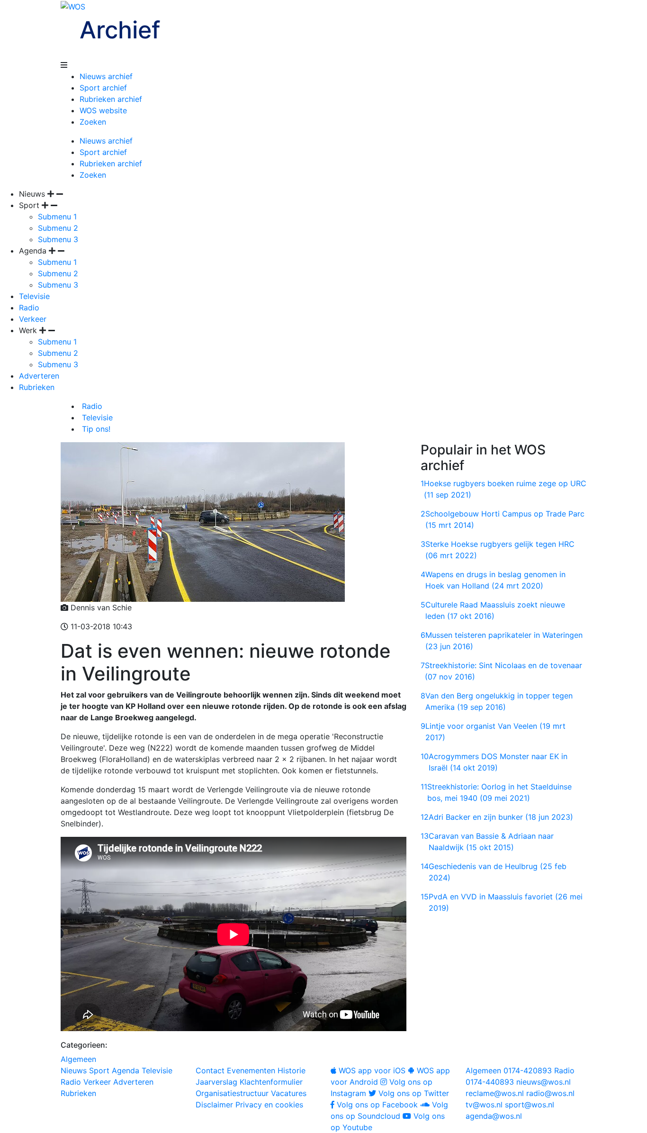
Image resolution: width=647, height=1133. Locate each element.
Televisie (34, 296)
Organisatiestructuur (232, 1093)
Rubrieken (36, 387)
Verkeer (32, 319)
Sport (99, 1070)
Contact (210, 1070)
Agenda (125, 1070)
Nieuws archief (106, 76)
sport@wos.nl (529, 1104)
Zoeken (93, 122)
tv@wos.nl (484, 1104)
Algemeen (78, 1059)
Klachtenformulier (271, 1082)
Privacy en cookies (269, 1104)
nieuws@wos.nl (543, 1082)
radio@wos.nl (550, 1093)
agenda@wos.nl (494, 1116)
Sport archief (103, 87)
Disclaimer (214, 1104)
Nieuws (74, 1070)
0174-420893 (509, 1070)
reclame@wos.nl (495, 1093)
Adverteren (39, 376)
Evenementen (251, 1070)
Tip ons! (95, 429)
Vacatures (288, 1093)
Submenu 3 (58, 239)
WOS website (103, 110)
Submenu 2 (58, 228)
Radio (29, 307)
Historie (292, 1070)
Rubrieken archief (111, 99)
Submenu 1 (57, 216)
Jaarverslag (216, 1082)
